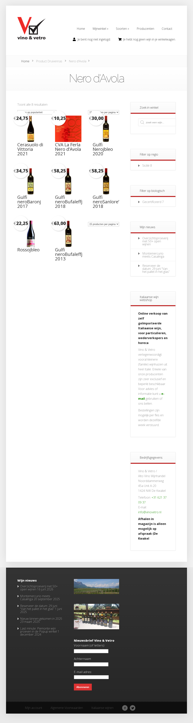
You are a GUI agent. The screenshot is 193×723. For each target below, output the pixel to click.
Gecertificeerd (151, 202)
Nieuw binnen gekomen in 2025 (41, 619)
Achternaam (82, 659)
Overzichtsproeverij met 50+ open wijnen (155, 241)
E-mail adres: (83, 672)
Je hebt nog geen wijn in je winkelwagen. (149, 39)
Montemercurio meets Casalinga (153, 255)
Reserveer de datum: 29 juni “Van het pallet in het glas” (156, 269)
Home (25, 61)
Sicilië (145, 165)
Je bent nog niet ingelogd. (94, 39)
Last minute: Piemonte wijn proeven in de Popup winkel (38, 630)
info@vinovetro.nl (149, 512)
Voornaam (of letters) (89, 645)
